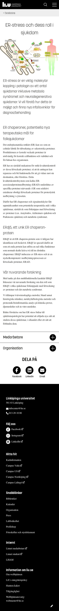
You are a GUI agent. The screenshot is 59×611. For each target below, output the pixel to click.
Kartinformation (13, 459)
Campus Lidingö (14, 482)
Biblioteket (11, 498)
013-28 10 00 (15, 412)
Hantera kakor (13, 585)
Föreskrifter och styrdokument (20, 532)
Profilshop (11, 526)
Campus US (12, 471)
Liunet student (13, 554)
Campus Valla (13, 465)
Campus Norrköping (16, 476)
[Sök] (45, 4)
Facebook (16, 429)
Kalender (10, 504)
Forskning (10, 13)
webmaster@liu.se (15, 600)
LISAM (9, 559)
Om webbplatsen (14, 574)
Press (8, 515)
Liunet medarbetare (15, 548)
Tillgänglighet (12, 591)
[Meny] (54, 4)
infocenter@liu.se (17, 408)
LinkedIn (15, 441)
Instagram (16, 435)
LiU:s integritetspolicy (16, 579)
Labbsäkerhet (12, 521)
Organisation (12, 509)
